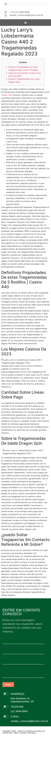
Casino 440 (6, 95)
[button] (26, 23)
